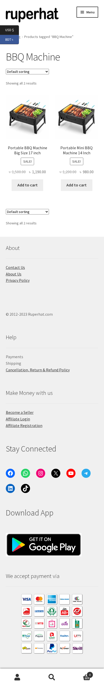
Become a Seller (20, 412)
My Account (17, 677)
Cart (80, 673)
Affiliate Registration (24, 425)
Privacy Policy (18, 280)
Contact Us (15, 267)
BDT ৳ (12, 39)
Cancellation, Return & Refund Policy (38, 369)
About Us (13, 273)
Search (52, 677)
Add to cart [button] (27, 184)
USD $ (12, 29)
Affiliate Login (18, 418)
